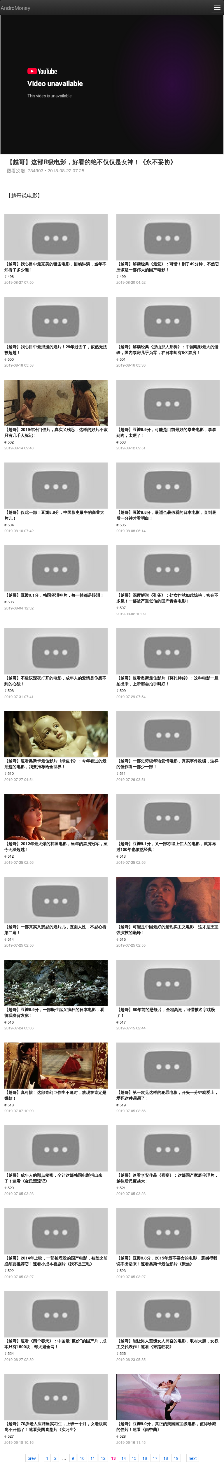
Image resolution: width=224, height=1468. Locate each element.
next (193, 1458)
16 (144, 1458)
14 (123, 1458)
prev (32, 1458)
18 (165, 1458)
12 (103, 1458)
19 (176, 1458)
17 (155, 1458)
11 (92, 1458)
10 (82, 1458)
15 (134, 1458)
